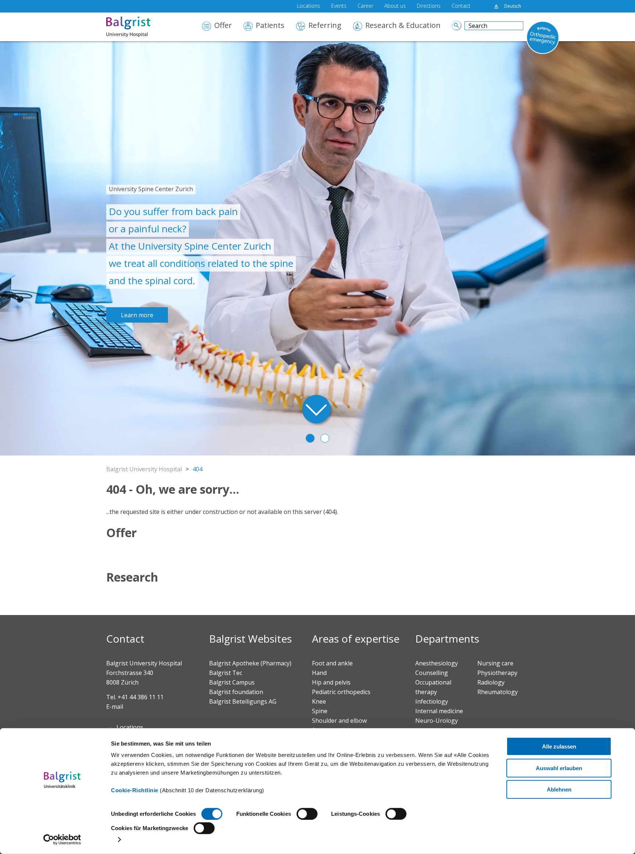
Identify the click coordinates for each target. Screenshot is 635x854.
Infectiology (431, 701)
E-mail (114, 707)
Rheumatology (497, 692)
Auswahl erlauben (559, 768)
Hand (319, 673)
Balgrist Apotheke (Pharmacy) (250, 663)
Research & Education (403, 26)
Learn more (137, 315)
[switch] (307, 814)
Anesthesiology (436, 663)
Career (365, 6)
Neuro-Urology (436, 721)
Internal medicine (439, 711)
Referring (324, 26)
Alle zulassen (559, 746)
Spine (319, 711)
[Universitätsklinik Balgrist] (139, 27)
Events (339, 6)
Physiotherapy (497, 673)
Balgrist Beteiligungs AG (242, 701)
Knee (319, 701)
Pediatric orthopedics (341, 692)
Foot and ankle (332, 663)
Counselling (431, 673)
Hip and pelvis (331, 682)
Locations (308, 6)
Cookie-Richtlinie (134, 790)
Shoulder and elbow (339, 721)
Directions (429, 6)
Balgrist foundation (236, 692)
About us (395, 6)
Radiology (491, 682)
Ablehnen (559, 789)
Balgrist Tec (225, 673)
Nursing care (495, 663)
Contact (461, 6)
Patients (270, 26)
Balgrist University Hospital (144, 469)
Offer (223, 26)
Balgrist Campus (232, 682)
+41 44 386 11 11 (141, 697)
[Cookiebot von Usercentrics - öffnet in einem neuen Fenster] (62, 839)
